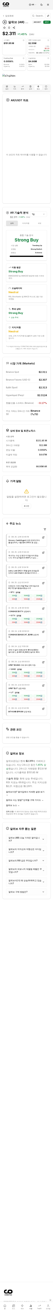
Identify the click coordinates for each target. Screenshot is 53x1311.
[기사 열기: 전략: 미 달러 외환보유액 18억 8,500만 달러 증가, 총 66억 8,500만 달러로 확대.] (43, 647)
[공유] (14, 28)
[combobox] (38, 214)
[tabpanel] (26, 286)
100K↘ (26, 599)
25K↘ (14, 599)
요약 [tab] (12, 223)
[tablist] (26, 87)
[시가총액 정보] (24, 40)
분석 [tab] (22, 89)
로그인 (26, 506)
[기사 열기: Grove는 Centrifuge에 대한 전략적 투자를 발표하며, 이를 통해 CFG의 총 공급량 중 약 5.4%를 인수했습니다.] (43, 537)
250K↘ (39, 599)
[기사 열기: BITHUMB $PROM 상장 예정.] (43, 709)
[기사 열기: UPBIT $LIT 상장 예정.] (43, 685)
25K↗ (14, 595)
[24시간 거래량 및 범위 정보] (48, 40)
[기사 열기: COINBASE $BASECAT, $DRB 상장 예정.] (43, 632)
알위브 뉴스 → (13, 805)
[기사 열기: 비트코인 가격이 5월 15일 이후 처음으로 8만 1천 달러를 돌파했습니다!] (43, 583)
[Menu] (48, 4)
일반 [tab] (6, 89)
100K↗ (26, 595)
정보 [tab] (46, 89)
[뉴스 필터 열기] (45, 529)
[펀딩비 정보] (24, 58)
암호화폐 (9, 15)
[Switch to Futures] (48, 15)
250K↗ (39, 595)
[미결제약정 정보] (48, 58)
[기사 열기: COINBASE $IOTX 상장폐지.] (43, 608)
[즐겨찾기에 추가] (4, 28)
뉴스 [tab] (38, 89)
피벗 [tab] (39, 223)
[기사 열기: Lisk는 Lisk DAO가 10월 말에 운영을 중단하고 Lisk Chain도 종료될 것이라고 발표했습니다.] (43, 568)
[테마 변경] (41, 4)
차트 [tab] (14, 89)
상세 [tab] (30, 89)
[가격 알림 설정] (9, 28)
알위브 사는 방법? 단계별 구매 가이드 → (25, 800)
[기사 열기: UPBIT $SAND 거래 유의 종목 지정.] (43, 662)
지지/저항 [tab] (25, 223)
